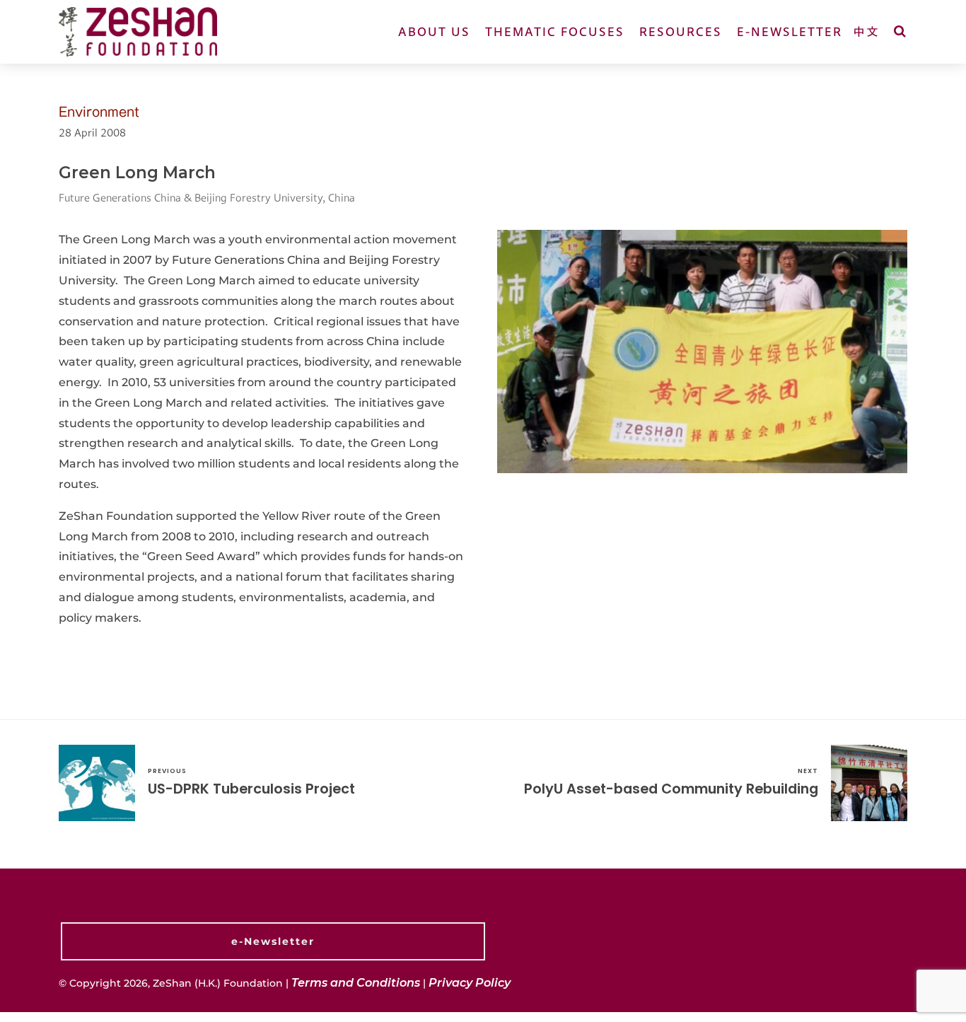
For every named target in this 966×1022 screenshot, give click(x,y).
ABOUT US (434, 31)
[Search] (900, 31)
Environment (99, 111)
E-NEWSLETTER (789, 31)
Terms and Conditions (355, 982)
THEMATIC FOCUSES (554, 31)
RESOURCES (680, 31)
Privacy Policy (470, 982)
